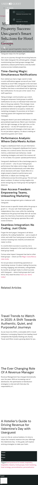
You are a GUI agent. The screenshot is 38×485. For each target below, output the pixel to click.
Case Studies (8, 34)
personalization (28, 467)
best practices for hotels (15, 462)
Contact (10, 41)
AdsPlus (22, 20)
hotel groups (19, 465)
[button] (8, 8)
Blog (8, 31)
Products (10, 8)
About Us (8, 27)
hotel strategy (6, 467)
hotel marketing (30, 465)
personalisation (17, 467)
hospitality (28, 462)
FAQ (8, 38)
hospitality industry (8, 465)
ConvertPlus (23, 13)
